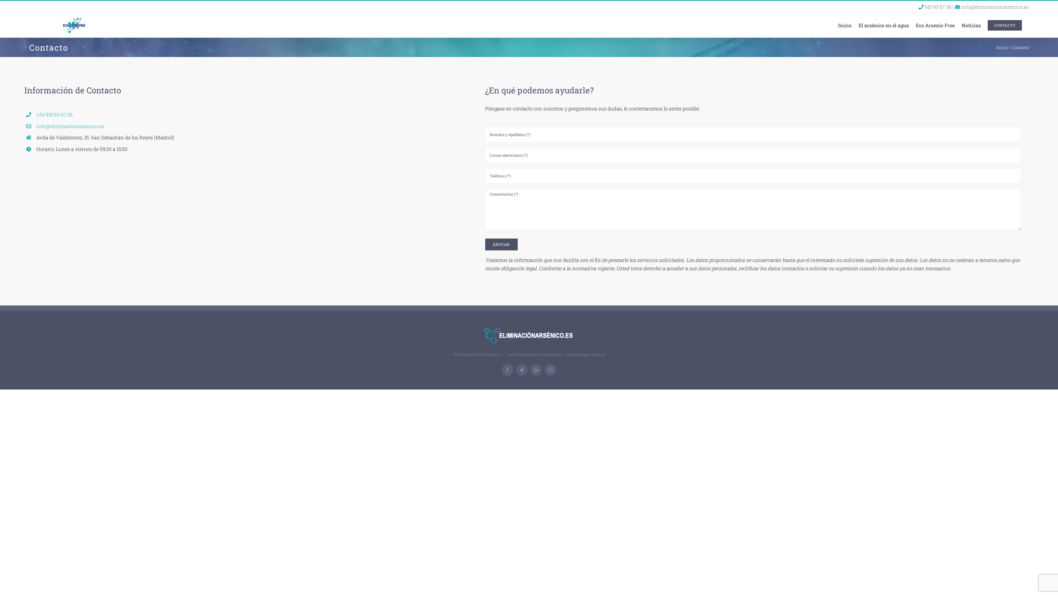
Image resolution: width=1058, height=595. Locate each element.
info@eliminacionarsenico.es (994, 7)
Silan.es (598, 354)
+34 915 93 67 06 (54, 114)
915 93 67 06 (938, 7)
